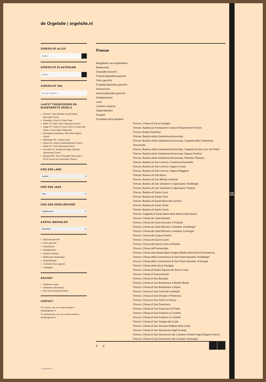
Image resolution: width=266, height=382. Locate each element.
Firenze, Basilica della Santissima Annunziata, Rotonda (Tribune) (168, 158)
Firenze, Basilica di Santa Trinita (150, 205)
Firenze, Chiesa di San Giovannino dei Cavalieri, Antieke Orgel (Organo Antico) (176, 334)
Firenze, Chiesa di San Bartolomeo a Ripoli (156, 287)
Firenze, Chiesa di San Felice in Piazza (154, 300)
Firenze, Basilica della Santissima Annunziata (158, 136)
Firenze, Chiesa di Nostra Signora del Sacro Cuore (161, 270)
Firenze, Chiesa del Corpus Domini (152, 235)
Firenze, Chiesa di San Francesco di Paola (156, 308)
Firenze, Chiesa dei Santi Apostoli (151, 218)
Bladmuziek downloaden (54, 257)
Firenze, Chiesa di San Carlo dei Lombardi (156, 291)
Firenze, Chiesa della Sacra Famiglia (153, 265)
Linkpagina (48, 267)
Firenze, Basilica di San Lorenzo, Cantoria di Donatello (163, 162)
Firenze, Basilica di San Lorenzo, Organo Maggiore (161, 171)
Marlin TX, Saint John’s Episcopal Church (61, 123)
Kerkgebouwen (104, 97)
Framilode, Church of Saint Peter (57, 120)
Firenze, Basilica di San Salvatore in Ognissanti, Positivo (164, 188)
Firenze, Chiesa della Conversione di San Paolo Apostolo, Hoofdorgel (171, 257)
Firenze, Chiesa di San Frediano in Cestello (157, 313)
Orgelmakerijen (104, 110)
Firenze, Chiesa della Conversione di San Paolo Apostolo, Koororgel (170, 261)
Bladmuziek (102, 67)
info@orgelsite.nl (48, 311)
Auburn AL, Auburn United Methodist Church (62, 143)
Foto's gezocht (104, 80)
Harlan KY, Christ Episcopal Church (59, 146)
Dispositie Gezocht (106, 71)
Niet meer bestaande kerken (55, 291)
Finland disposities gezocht (111, 76)
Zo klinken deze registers (109, 119)
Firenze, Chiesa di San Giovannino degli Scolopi (159, 330)
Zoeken (232, 193)
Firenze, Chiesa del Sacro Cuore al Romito (156, 244)
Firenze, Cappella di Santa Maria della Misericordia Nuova (165, 214)
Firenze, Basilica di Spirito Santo (151, 209)
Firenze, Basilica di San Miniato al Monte (155, 179)
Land (99, 102)
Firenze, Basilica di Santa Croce (150, 192)
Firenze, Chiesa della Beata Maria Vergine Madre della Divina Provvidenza (174, 252)
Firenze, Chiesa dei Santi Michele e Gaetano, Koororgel (163, 231)
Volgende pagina (220, 349)
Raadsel (100, 115)
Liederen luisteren (106, 106)
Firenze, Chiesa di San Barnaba (150, 278)
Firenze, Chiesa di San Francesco (151, 304)
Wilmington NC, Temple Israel (56, 140)
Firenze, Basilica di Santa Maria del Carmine (157, 201)
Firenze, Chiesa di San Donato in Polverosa (157, 295)
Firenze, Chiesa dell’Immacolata (150, 248)
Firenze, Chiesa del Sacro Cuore (151, 239)
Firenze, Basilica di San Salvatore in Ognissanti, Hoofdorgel (165, 183)
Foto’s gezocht (49, 243)
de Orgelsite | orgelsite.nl (67, 23)
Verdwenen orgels (51, 284)
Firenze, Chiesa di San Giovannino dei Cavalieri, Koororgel (165, 339)
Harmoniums (103, 89)
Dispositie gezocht (51, 239)
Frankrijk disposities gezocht (111, 84)
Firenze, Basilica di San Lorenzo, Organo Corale (159, 166)
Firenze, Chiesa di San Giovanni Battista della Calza (161, 326)
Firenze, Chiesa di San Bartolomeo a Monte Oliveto (161, 283)
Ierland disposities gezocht (110, 93)
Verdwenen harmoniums (53, 287)
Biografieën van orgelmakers (111, 63)
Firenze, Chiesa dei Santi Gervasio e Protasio (158, 222)
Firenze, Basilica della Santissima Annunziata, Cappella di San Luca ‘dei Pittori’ (176, 149)
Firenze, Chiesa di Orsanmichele (151, 274)
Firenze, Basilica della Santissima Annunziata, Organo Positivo (167, 153)
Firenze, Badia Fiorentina (147, 132)
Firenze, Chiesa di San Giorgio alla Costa (155, 321)
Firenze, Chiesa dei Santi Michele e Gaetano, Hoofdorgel (164, 227)
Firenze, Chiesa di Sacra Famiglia (151, 123)
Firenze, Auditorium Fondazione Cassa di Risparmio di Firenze (167, 127)
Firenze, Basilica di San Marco (149, 175)
